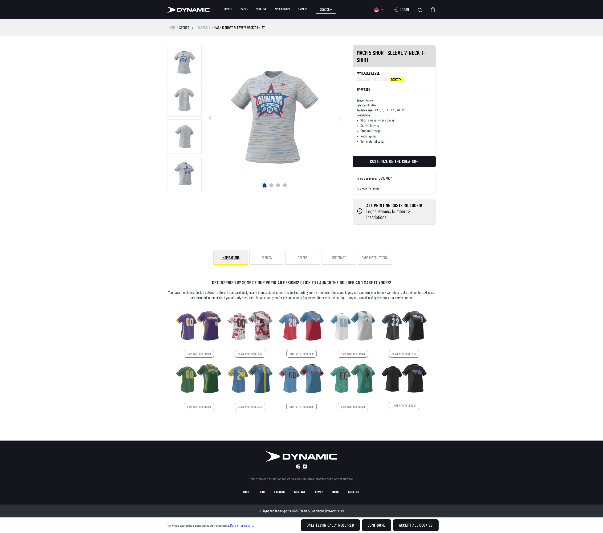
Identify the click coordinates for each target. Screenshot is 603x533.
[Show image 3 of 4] (278, 185)
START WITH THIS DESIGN (199, 353)
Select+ (396, 79)
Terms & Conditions (311, 511)
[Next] (339, 117)
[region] (255, 118)
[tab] (230, 257)
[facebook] (305, 466)
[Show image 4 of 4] (285, 185)
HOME (171, 27)
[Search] (419, 9)
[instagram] (298, 466)
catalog (279, 492)
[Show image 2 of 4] (271, 185)
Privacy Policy (335, 511)
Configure (376, 525)
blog (335, 492)
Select (380, 79)
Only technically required (330, 525)
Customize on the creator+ (394, 161)
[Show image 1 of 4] (264, 185)
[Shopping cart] (433, 9)
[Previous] (209, 117)
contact (300, 492)
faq (262, 492)
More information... (242, 525)
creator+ (354, 492)
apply (319, 492)
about (247, 492)
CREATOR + (326, 9)
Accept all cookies (416, 525)
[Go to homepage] (188, 10)
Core (363, 79)
